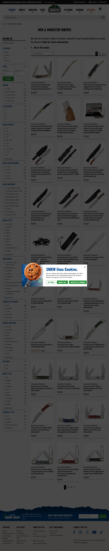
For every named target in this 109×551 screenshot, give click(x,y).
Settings (51, 282)
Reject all (62, 282)
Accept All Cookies (78, 282)
